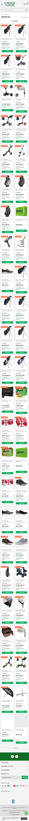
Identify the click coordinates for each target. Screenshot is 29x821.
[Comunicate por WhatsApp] (26, 813)
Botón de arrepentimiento (14, 812)
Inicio (2, 14)
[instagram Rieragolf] (12, 756)
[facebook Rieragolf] (16, 756)
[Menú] (2, 4)
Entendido (23, 818)
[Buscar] (26, 9)
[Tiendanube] (14, 814)
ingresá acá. (24, 810)
